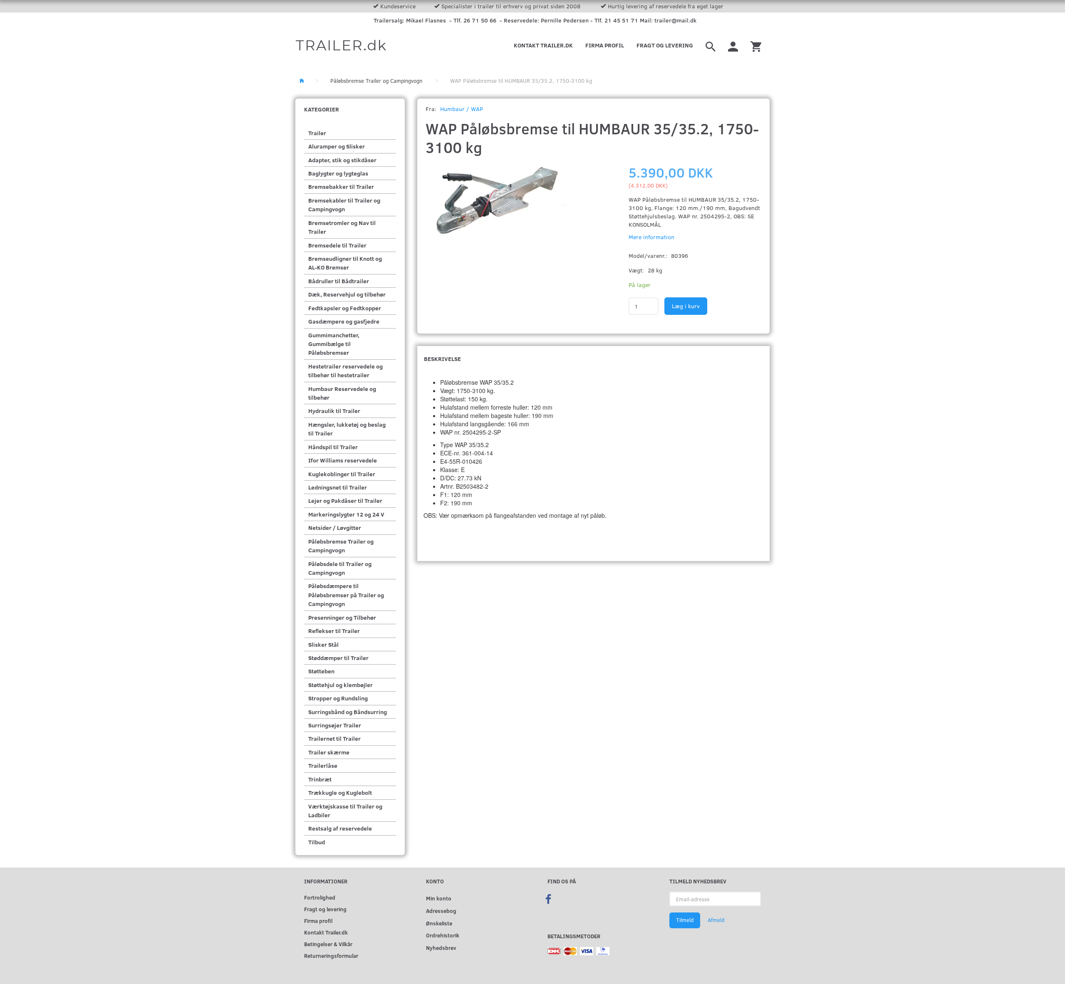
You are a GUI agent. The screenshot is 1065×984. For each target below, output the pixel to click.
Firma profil (604, 45)
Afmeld (716, 920)
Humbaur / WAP (461, 109)
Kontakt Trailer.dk (543, 45)
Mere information (651, 237)
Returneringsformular (331, 955)
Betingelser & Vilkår (328, 943)
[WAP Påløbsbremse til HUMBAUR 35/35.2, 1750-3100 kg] (496, 215)
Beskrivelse (442, 359)
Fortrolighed (319, 897)
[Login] (733, 45)
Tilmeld (684, 920)
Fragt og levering (665, 45)
